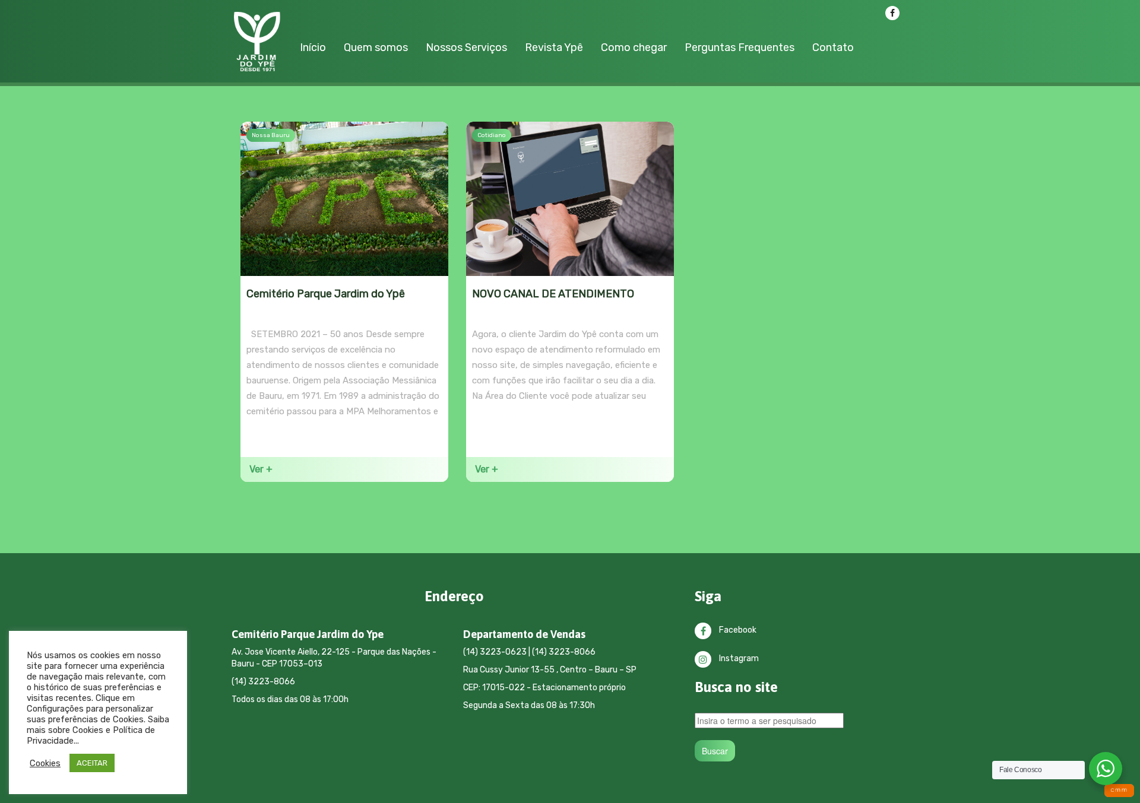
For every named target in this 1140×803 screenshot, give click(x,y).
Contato (833, 47)
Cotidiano (491, 135)
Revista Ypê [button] (554, 47)
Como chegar (634, 47)
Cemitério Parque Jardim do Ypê (325, 293)
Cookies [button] (45, 763)
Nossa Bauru (271, 135)
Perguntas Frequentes (739, 47)
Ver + (261, 469)
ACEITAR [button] (92, 762)
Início (313, 47)
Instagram (738, 658)
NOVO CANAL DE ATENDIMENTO (553, 293)
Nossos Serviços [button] (466, 47)
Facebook (736, 630)
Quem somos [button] (376, 47)
